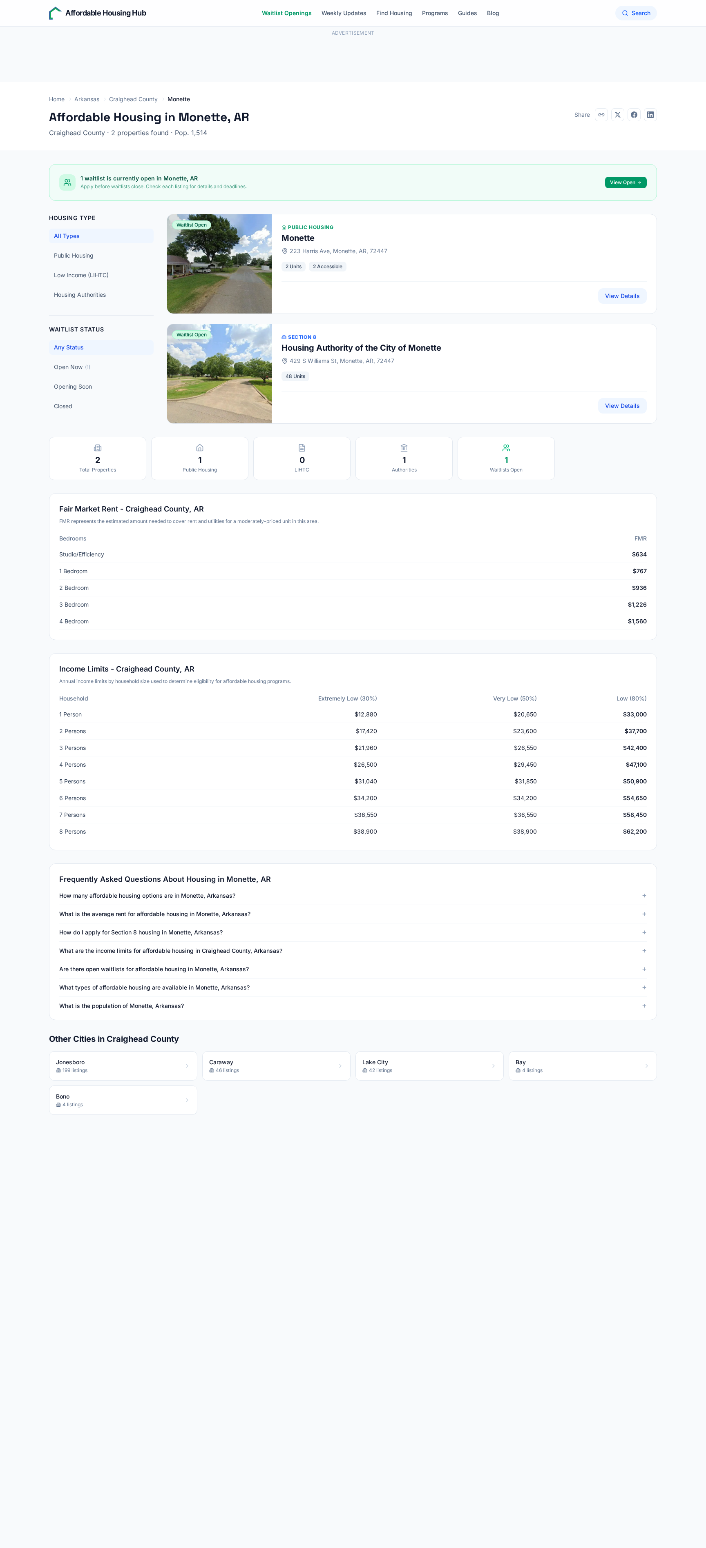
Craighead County (133, 99)
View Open (622, 182)
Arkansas (86, 99)
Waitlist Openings (287, 12)
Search (641, 12)
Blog (493, 12)
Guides (467, 12)
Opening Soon (73, 386)
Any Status (69, 347)
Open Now (72, 366)
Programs (435, 12)
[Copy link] (601, 114)
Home (57, 99)
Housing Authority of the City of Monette (361, 348)
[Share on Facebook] (634, 114)
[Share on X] (617, 114)
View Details (622, 295)
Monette (298, 238)
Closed (63, 406)
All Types (67, 235)
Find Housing (394, 12)
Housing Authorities (80, 294)
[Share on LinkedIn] (650, 114)
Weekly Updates (344, 12)
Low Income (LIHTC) (81, 274)
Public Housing (74, 255)
